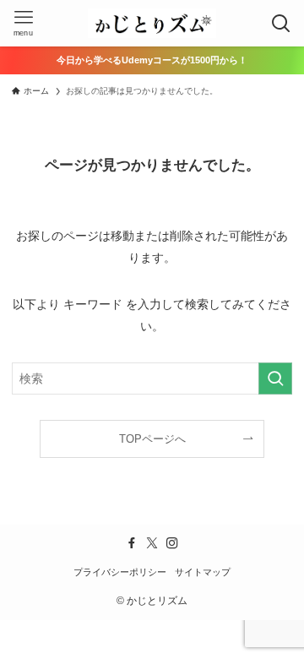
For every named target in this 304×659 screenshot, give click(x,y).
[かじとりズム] (151, 23)
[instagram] (172, 543)
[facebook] (131, 543)
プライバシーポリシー (119, 572)
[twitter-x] (152, 543)
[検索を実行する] (275, 378)
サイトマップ (203, 572)
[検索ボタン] (281, 23)
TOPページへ (152, 439)
